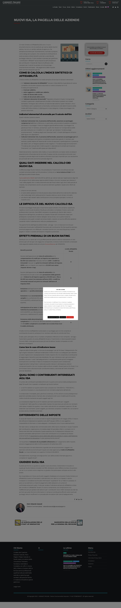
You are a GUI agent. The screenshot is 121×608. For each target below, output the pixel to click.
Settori (73, 7)
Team (60, 7)
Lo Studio (55, 7)
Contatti (102, 7)
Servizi (68, 7)
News (97, 7)
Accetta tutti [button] (70, 317)
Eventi (85, 7)
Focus (64, 7)
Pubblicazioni (91, 7)
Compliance (79, 7)
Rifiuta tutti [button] (62, 317)
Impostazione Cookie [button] (53, 317)
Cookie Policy (51, 309)
